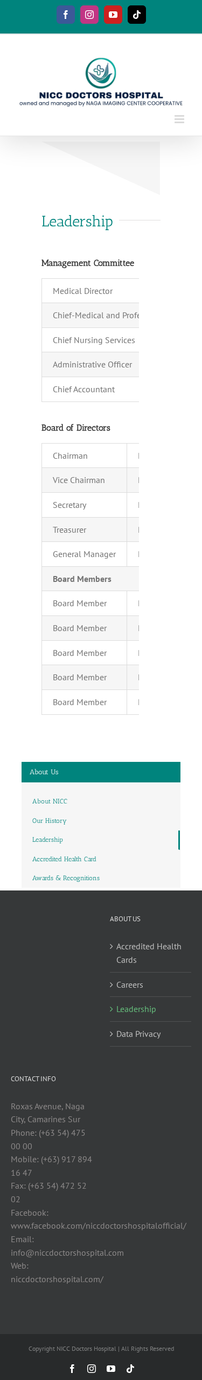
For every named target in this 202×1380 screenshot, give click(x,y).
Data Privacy (138, 1033)
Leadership (136, 1008)
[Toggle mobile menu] (180, 119)
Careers (129, 984)
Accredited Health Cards (149, 953)
